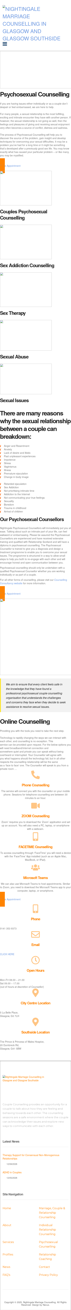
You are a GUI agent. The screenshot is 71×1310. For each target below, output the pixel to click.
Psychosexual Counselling (48, 1244)
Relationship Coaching (47, 1257)
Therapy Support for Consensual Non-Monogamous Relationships (31, 1156)
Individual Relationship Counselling (47, 1230)
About (7, 1225)
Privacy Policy (48, 1275)
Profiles (8, 1254)
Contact (44, 1267)
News (6, 1267)
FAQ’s (6, 1275)
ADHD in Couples (12, 1172)
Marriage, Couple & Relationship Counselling (52, 1213)
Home (7, 1208)
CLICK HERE (7, 954)
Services (8, 1242)
